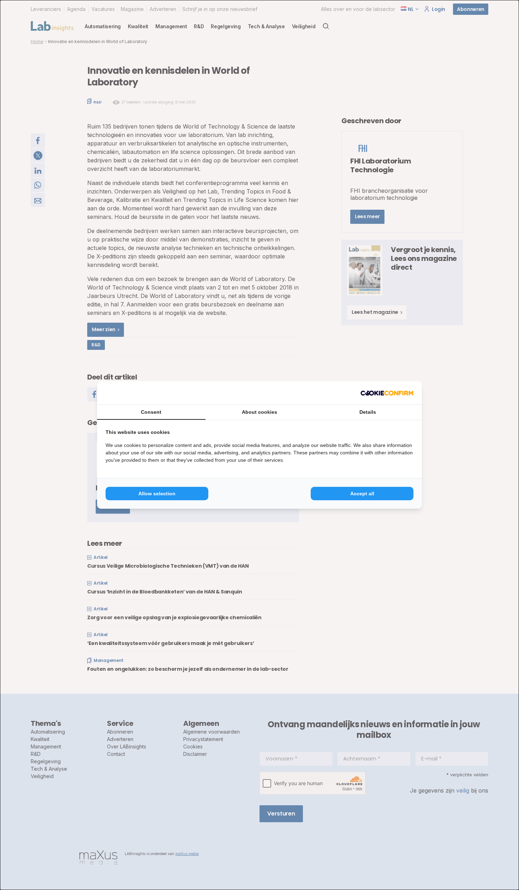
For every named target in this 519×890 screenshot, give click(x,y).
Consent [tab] (151, 412)
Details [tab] (367, 412)
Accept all (362, 493)
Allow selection (156, 493)
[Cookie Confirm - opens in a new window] (386, 393)
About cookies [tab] (259, 412)
